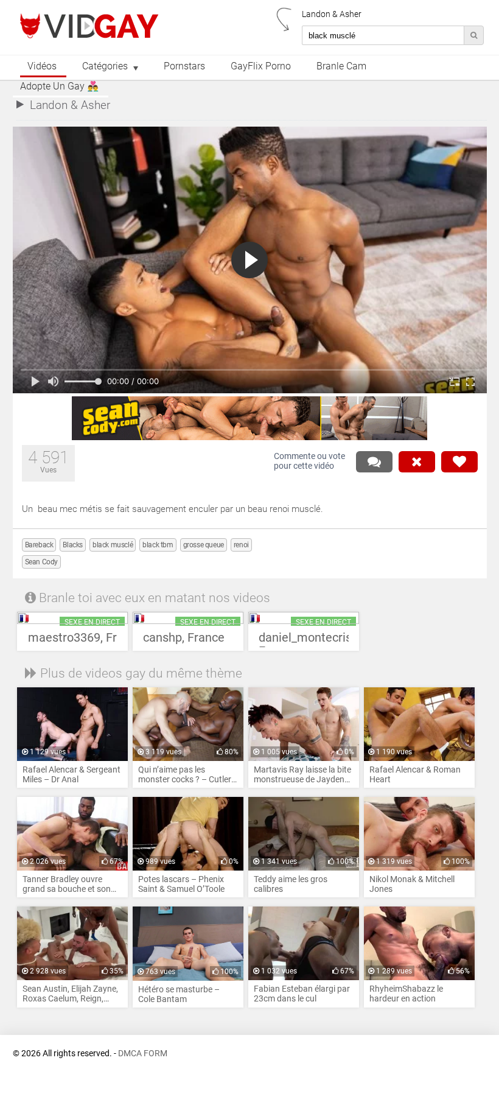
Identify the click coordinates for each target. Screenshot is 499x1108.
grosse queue (203, 545)
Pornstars (184, 66)
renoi (241, 545)
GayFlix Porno (261, 66)
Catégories (105, 66)
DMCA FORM (142, 1053)
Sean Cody (41, 562)
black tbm (157, 545)
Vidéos (42, 66)
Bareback (39, 545)
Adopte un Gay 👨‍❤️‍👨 (59, 86)
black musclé (112, 545)
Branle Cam (341, 66)
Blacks (73, 545)
